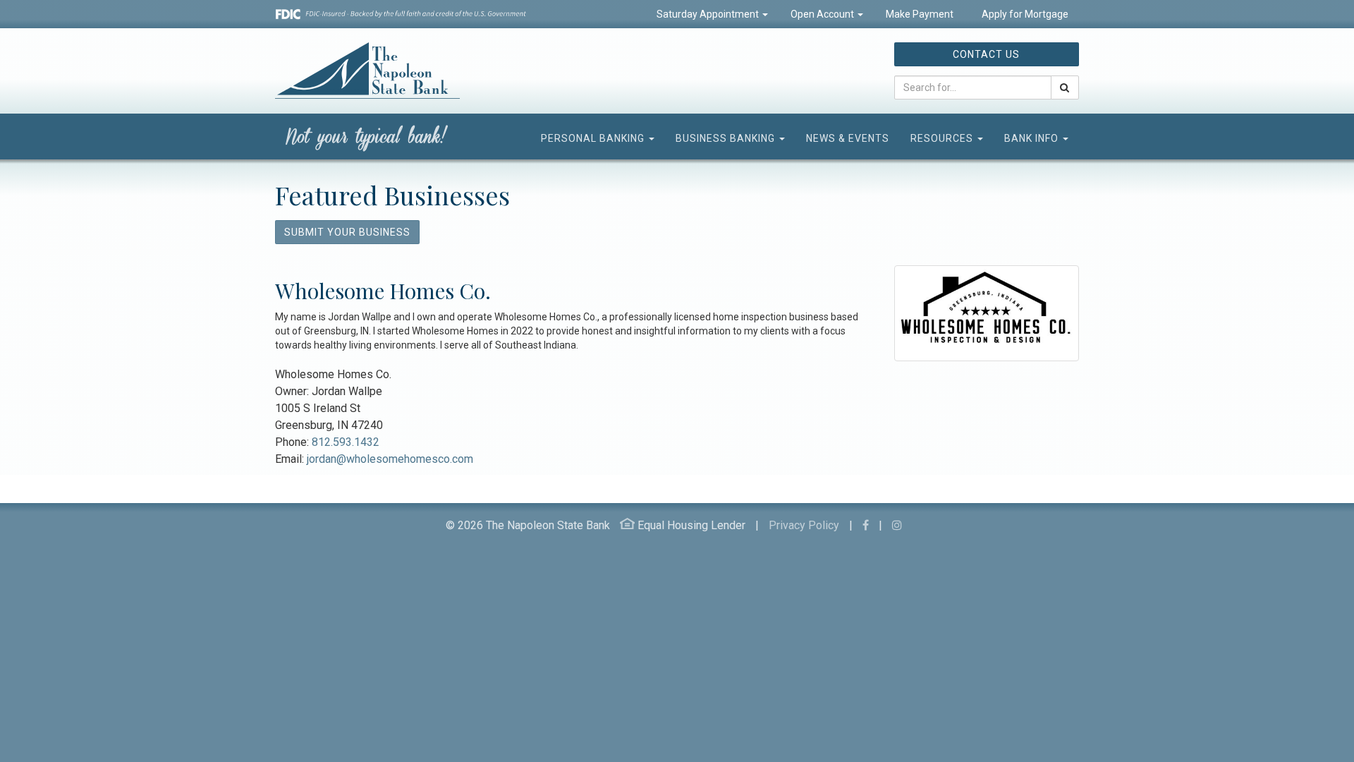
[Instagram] (897, 525)
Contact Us (986, 54)
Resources (943, 138)
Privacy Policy (804, 525)
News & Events (847, 138)
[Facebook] (865, 525)
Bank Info (1032, 138)
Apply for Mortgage (1024, 14)
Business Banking (727, 138)
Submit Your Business (347, 232)
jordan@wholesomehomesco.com (390, 459)
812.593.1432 (345, 442)
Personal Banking (594, 138)
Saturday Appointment (709, 14)
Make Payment (919, 14)
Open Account (823, 14)
